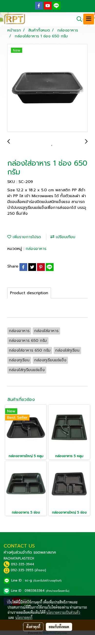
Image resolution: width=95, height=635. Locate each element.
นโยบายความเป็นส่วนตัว (63, 612)
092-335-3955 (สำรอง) (28, 570)
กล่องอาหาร (36, 249)
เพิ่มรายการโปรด (26, 237)
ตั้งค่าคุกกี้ (33, 626)
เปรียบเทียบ (64, 237)
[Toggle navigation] (88, 19)
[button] (78, 19)
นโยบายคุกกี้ (23, 617)
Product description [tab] (29, 293)
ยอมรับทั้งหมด (59, 626)
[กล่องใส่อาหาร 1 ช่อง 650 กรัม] (47, 88)
